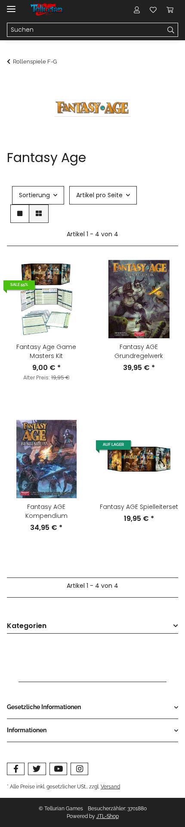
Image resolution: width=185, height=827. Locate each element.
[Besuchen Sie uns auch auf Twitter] (37, 769)
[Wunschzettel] (153, 9)
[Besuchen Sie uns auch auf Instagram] (79, 769)
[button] (137, 9)
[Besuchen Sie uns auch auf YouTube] (58, 769)
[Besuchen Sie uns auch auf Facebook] (16, 769)
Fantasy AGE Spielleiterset (139, 506)
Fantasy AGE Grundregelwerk (138, 351)
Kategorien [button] (26, 626)
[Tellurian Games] (47, 9)
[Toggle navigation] (11, 5)
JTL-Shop (107, 816)
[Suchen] (171, 30)
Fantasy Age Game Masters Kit (46, 351)
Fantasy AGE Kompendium (46, 511)
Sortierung (34, 195)
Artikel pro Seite (99, 195)
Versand (110, 786)
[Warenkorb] (170, 9)
